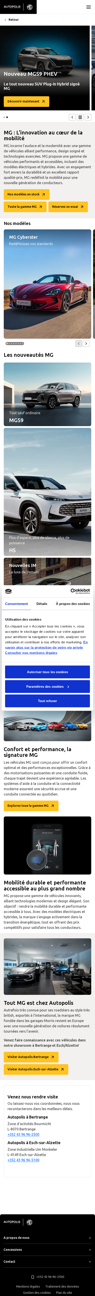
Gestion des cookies (37, 1293)
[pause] (80, 117)
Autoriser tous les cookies (47, 672)
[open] (88, 7)
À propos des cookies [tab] (73, 603)
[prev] (72, 117)
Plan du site (64, 1293)
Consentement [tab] (16, 603)
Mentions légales (28, 1286)
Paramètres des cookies (45, 686)
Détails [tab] (41, 603)
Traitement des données (62, 1286)
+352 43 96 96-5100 (23, 1160)
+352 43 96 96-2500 (23, 1134)
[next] (88, 117)
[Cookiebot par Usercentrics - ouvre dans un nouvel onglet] (70, 591)
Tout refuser (47, 701)
